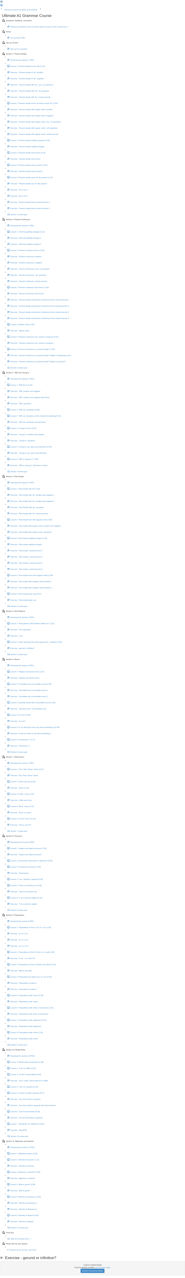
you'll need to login (102, 1267)
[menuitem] (1, 6)
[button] (1, 2)
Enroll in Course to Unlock (92, 1271)
